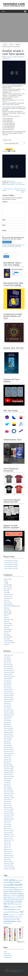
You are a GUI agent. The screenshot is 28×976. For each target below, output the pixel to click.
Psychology (6, 629)
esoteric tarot (13, 891)
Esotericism (7, 604)
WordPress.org (7, 957)
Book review (7, 588)
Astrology (6, 585)
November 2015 (8, 869)
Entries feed (7, 953)
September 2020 (8, 776)
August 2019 (7, 799)
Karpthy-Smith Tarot (13, 896)
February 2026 (7, 666)
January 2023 (7, 730)
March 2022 (7, 745)
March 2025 (7, 688)
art (20, 882)
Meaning (6, 613)
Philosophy (6, 623)
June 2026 (6, 659)
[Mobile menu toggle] (25, 11)
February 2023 (7, 728)
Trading (6, 644)
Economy (6, 602)
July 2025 (6, 680)
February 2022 (7, 747)
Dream (5, 600)
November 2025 (8, 672)
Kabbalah (6, 612)
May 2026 (6, 661)
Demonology (7, 598)
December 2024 (8, 693)
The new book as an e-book (11, 562)
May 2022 (6, 741)
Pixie (5, 902)
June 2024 (6, 705)
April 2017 (6, 847)
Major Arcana (14, 898)
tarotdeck (17, 912)
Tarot (11, 44)
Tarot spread (21, 184)
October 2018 (7, 817)
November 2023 (8, 713)
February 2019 (7, 809)
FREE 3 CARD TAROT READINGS (10, 104)
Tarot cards (17, 909)
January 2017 (7, 853)
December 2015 (8, 867)
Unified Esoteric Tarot (12, 921)
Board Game (7, 586)
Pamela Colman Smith (17, 900)
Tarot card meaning (13, 907)
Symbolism (6, 637)
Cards (5, 592)
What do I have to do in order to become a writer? (20, 190)
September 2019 (8, 797)
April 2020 (6, 786)
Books (5, 590)
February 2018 (7, 830)
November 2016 (8, 855)
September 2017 (8, 840)
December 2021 (8, 749)
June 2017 (6, 844)
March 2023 (7, 726)
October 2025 (7, 674)
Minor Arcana (21, 898)
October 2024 (7, 697)
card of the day (9, 887)
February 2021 (7, 767)
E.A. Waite (14, 889)
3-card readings (9, 880)
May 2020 (6, 784)
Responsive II (8, 971)
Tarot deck (11, 912)
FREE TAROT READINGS (10, 606)
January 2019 (7, 811)
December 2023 (8, 711)
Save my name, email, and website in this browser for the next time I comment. (13, 238)
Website (4, 230)
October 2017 (7, 838)
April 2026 (6, 663)
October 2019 (7, 795)
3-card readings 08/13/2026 (11, 568)
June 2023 (6, 720)
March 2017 (7, 849)
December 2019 (8, 792)
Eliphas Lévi (20, 889)
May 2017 (6, 845)
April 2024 (6, 707)
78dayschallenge (19, 880)
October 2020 (7, 774)
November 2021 (8, 751)
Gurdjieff (9, 893)
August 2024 (7, 701)
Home (5, 44)
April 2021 (6, 763)
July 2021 (6, 757)
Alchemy (6, 579)
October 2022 (7, 734)
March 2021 (7, 765)
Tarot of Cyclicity (12, 914)
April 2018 (6, 826)
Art (4, 581)
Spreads (18, 44)
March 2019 (7, 807)
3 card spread (12, 182)
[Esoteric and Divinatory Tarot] (14, 4)
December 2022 (8, 732)
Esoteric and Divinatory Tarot (16, 970)
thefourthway (16, 917)
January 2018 (7, 832)
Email (4, 225)
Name (4, 219)
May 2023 (6, 722)
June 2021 (6, 759)
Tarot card (15, 907)
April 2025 (6, 686)
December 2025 (8, 670)
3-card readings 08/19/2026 (11, 564)
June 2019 (6, 801)
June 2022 (6, 740)
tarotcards (6, 912)
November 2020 (8, 772)
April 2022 (6, 743)
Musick (5, 617)
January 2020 (7, 790)
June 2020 (6, 782)
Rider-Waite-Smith (12, 902)
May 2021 (6, 761)
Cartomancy (7, 594)
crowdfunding (7, 596)
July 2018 (6, 822)
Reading (6, 631)
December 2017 (8, 834)
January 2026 (7, 668)
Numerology (7, 619)
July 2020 (6, 780)
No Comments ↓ (6, 58)
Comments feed (8, 955)
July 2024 (6, 703)
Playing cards (7, 625)
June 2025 (6, 682)
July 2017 (6, 842)
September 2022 (8, 736)
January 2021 (7, 768)
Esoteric (6, 891)
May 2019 (6, 803)
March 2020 (7, 788)
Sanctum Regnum (18, 904)
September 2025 (8, 676)
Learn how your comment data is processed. (13, 245)
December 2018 (8, 813)
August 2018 (7, 820)
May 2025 (6, 684)
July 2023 (6, 718)
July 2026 (6, 657)
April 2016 (6, 859)
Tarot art (11, 907)
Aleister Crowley (14, 882)
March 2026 (7, 664)
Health (5, 608)
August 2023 (7, 716)
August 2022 (7, 738)
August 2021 (7, 755)
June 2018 (6, 824)
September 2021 (8, 753)
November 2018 (8, 815)
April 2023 (6, 724)
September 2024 (8, 699)
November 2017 (8, 836)
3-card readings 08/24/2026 (11, 560)
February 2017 (7, 851)
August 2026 (7, 655)
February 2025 (7, 689)
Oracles (6, 621)
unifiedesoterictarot (8, 923)
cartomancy (16, 887)
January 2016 (7, 865)
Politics (5, 627)
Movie (5, 615)
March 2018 (7, 828)
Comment (5, 201)
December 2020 (8, 770)
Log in (5, 951)
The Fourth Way (8, 642)
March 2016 (7, 861)
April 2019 (6, 805)
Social (5, 633)
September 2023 (8, 715)
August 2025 (7, 678)
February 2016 (7, 863)
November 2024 (8, 695)
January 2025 (7, 691)
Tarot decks (7, 640)
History (5, 610)
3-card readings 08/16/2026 (11, 566)
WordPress (20, 971)
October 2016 (7, 857)
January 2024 (7, 709)
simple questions (10, 184)
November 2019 (8, 793)
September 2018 (8, 819)
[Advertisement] (14, 27)
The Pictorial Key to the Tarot (13, 918)
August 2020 (7, 778)
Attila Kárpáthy (16, 884)
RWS (12, 904)
